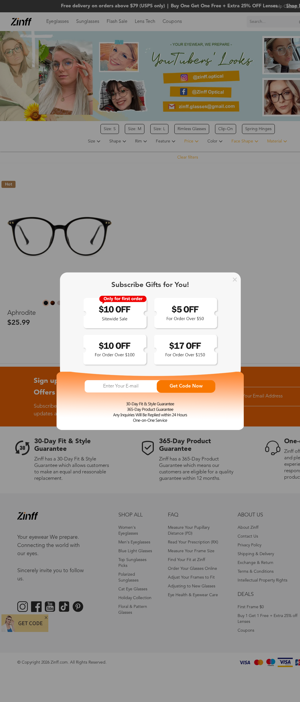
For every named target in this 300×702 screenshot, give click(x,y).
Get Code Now (186, 386)
